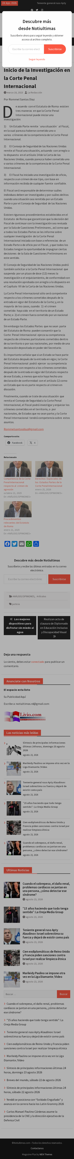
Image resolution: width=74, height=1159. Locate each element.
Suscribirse (55, 49)
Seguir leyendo (37, 59)
